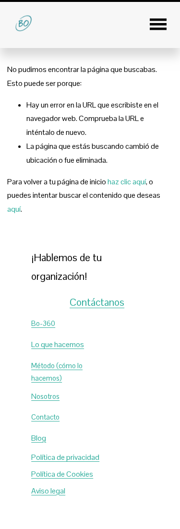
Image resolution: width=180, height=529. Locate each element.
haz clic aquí (127, 182)
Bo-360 (43, 323)
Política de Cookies (62, 474)
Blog (38, 438)
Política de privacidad (65, 457)
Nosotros (45, 396)
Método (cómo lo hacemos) (57, 372)
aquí (14, 209)
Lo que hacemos (57, 344)
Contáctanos (97, 302)
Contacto (45, 416)
